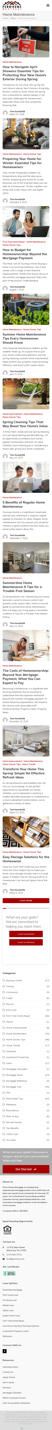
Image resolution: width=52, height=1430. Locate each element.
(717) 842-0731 (14, 1254)
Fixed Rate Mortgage (12, 1290)
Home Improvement (12, 414)
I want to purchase (26, 934)
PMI (8, 1092)
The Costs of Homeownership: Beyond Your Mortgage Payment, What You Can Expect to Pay (26, 677)
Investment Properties (17, 1057)
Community (12, 992)
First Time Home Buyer (14, 241)
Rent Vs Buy (12, 1116)
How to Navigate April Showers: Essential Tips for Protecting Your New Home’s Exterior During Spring (24, 73)
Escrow (10, 1004)
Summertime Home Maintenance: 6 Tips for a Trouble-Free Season (22, 587)
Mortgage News (14, 1075)
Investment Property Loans (16, 1331)
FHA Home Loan (10, 1295)
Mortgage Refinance (16, 1080)
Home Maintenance (12, 62)
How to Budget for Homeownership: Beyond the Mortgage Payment (25, 254)
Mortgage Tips (13, 1086)
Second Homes (14, 1122)
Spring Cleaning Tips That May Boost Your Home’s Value (25, 424)
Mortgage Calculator (16, 1069)
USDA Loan (12, 1134)
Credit (9, 998)
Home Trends (28, 764)
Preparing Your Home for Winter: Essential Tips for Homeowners (22, 163)
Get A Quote (8, 1382)
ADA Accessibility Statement (16, 1403)
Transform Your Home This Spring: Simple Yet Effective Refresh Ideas (24, 773)
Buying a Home (14, 980)
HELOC (10, 1021)
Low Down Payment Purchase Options (21, 1326)
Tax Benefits (12, 1128)
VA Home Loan (10, 1300)
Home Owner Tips (32, 154)
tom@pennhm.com (15, 1259)
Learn (9, 1063)
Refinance (11, 1104)
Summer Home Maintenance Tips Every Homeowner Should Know (24, 338)
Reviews (7, 1387)
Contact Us (8, 1372)
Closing (10, 986)
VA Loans (11, 1140)
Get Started (24, 1169)
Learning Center (10, 1367)
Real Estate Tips (14, 1098)
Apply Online (9, 1377)
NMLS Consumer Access (14, 1398)
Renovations (12, 1110)
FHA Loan (11, 1009)
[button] (48, 5)
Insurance (11, 1051)
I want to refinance (26, 942)
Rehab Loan (8, 1305)
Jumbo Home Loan (11, 1315)
